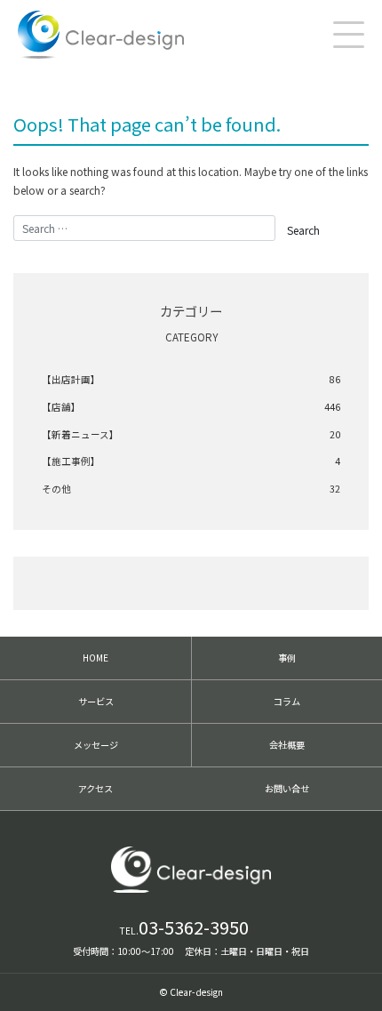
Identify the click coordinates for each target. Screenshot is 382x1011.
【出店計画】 (191, 379)
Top (355, 980)
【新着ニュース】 (191, 434)
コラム (287, 701)
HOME (95, 657)
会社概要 (287, 744)
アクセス (95, 788)
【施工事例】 (191, 461)
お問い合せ (287, 788)
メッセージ (96, 744)
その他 (191, 488)
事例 (287, 657)
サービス (96, 701)
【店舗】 (191, 406)
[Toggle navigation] (348, 34)
